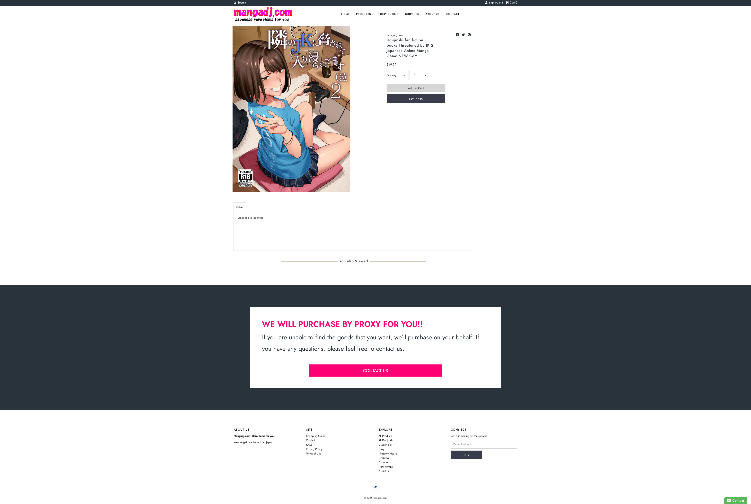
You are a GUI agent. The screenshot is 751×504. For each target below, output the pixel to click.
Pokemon (383, 462)
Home (345, 14)
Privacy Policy (314, 449)
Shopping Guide (315, 436)
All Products (385, 436)
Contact (452, 14)
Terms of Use (313, 453)
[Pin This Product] (469, 34)
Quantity (391, 75)
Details (239, 207)
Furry (381, 449)
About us (433, 14)
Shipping (412, 14)
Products (363, 14)
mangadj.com (395, 35)
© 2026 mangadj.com (375, 498)
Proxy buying (388, 14)
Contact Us (312, 440)
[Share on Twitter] (464, 34)
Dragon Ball (385, 445)
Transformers (385, 467)
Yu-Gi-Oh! (384, 471)
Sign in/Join (495, 3)
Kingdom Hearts (387, 453)
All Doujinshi (385, 440)
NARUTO (383, 458)
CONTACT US (375, 370)
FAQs (309, 445)
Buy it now (416, 99)
